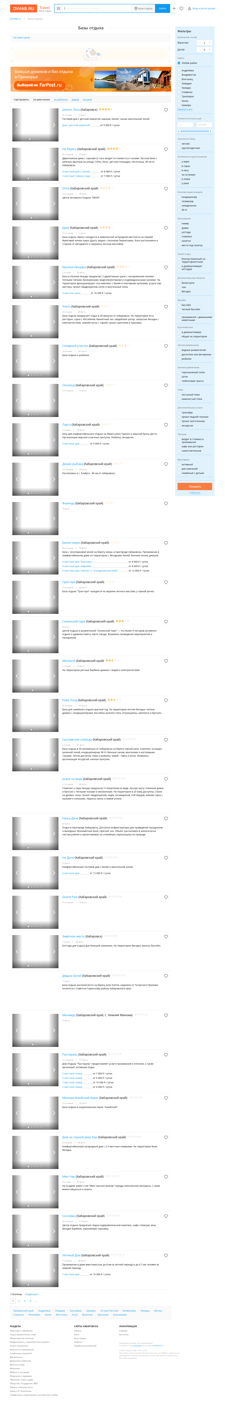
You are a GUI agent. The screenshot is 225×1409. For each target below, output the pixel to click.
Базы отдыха (145, 8)
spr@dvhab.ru (157, 1345)
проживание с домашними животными (197, 319)
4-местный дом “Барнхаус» (77, 561)
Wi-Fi (184, 209)
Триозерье (188, 96)
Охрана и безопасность (21, 1387)
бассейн (186, 305)
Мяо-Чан (68, 1176)
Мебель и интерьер (19, 1372)
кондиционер (189, 197)
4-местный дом (70, 873)
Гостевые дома (21, 37)
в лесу (185, 170)
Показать (195, 486)
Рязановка (34, 1314)
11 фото (66, 981)
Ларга (66, 424)
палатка (186, 240)
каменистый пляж (192, 398)
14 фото (83, 390)
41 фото (80, 745)
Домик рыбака (72, 464)
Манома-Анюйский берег (80, 1098)
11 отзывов (68, 1059)
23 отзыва (67, 351)
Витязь (158, 1310)
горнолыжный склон (193, 372)
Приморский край (23, 1310)
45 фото (66, 626)
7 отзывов (67, 1260)
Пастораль (70, 1054)
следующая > (32, 1294)
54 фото (80, 430)
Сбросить (195, 492)
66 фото (82, 1142)
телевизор (188, 201)
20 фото (83, 1103)
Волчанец (62, 1314)
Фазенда (68, 503)
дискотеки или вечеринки (196, 354)
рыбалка (186, 358)
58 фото (83, 548)
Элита (66, 306)
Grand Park (70, 897)
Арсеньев (103, 1314)
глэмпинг (187, 236)
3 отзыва (66, 430)
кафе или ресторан (192, 446)
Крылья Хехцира (74, 267)
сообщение (136, 1345)
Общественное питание (22, 1338)
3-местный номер (72, 1077)
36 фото (83, 193)
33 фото (80, 272)
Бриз (65, 228)
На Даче (68, 857)
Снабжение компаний (21, 1353)
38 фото (82, 311)
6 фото (82, 233)
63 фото (83, 154)
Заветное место (73, 936)
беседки (186, 291)
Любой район (189, 63)
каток (185, 376)
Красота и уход (17, 1364)
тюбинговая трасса (193, 380)
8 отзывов (67, 1142)
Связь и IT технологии (20, 1391)
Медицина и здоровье (21, 1376)
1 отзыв (66, 941)
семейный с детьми (193, 473)
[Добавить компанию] (174, 8)
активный (187, 464)
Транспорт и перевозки (21, 1330)
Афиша (77, 1330)
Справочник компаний (85, 1345)
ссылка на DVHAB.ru (160, 1353)
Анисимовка (120, 1314)
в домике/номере (191, 332)
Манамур (68, 1015)
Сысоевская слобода (77, 739)
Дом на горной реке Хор (79, 1137)
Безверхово (130, 1310)
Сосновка (69, 1216)
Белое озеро (71, 543)
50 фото (83, 902)
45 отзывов (68, 154)
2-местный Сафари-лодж (76, 175)
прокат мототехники (193, 421)
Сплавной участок (75, 346)
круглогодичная (191, 148)
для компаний (190, 468)
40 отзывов (68, 548)
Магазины (15, 1368)
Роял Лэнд (69, 700)
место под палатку (192, 245)
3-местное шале (71, 293)
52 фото (80, 1182)
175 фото (83, 1059)
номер (185, 223)
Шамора (91, 1310)
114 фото (83, 1221)
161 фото (82, 705)
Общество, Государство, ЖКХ (24, 1383)
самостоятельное (191, 450)
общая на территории (194, 336)
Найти (162, 8)
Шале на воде (72, 779)
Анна (75, 1314)
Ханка (48, 1314)
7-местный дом (70, 1274)
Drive (66, 188)
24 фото (83, 469)
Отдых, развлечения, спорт (23, 1334)
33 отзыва (67, 311)
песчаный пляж (191, 394)
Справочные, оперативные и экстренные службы (34, 1394)
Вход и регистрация (204, 8)
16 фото (66, 508)
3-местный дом (70, 443)
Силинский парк (73, 621)
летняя (186, 143)
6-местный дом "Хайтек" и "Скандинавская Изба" (90, 570)
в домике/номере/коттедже (192, 268)
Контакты (123, 1334)
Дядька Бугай (71, 976)
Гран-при (68, 582)
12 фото (66, 863)
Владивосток (189, 74)
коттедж (186, 232)
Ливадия (60, 1310)
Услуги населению (19, 1345)
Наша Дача (70, 818)
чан (184, 287)
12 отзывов (68, 784)
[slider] (179, 131)
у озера (186, 178)
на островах (188, 174)
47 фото (66, 823)
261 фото (82, 351)
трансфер (187, 412)
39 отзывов (68, 1221)
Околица (68, 385)
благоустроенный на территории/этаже (193, 260)
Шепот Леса (71, 109)
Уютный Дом (71, 1255)
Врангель (88, 1314)
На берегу (69, 149)
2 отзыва (66, 272)
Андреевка (44, 1310)
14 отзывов (68, 469)
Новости (78, 1342)
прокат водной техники (195, 416)
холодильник (189, 205)
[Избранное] (181, 8)
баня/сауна (188, 282)
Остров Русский (109, 1310)
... (37, 1300)
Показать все (185, 109)
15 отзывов (68, 193)
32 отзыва (67, 115)
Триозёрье (76, 1310)
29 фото (80, 666)
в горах (186, 166)
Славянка (19, 1314)
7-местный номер (72, 1082)
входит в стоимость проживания (193, 441)
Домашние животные (20, 1360)
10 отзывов (68, 233)
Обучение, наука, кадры (21, 1379)
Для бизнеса (16, 1357)
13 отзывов (68, 390)
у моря (185, 161)
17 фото (82, 115)
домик (185, 227)
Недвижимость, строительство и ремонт (30, 1342)
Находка (145, 1310)
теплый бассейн (191, 309)
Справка (123, 1330)
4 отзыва (66, 1182)
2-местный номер (72, 1073)
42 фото (83, 587)
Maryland (68, 661)
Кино (76, 1334)
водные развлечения (194, 350)
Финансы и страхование (22, 1349)
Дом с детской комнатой (76, 125)
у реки (185, 183)
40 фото (83, 784)
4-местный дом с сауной (76, 171)
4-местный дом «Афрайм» (76, 566)
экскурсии (187, 425)
